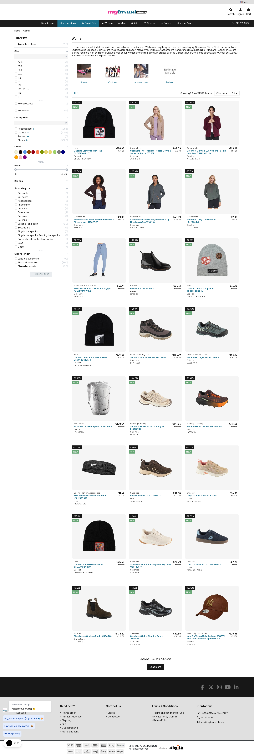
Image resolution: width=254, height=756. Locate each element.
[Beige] (16, 152)
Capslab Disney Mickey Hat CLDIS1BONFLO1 (88, 152)
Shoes (84, 82)
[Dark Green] (42, 152)
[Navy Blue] (63, 152)
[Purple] (25, 157)
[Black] (20, 152)
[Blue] (25, 152)
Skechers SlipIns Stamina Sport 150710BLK (146, 637)
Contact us (114, 716)
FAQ (64, 724)
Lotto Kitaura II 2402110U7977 (145, 495)
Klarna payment (70, 731)
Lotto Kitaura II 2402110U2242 (202, 495)
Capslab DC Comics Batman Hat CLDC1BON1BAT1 (90, 358)
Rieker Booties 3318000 (142, 288)
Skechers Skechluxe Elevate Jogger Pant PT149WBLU (92, 289)
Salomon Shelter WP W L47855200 (148, 357)
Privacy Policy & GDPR (165, 716)
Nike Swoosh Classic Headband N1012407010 (90, 496)
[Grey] (59, 152)
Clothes (112, 82)
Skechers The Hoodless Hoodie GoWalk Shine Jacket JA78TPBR (150, 152)
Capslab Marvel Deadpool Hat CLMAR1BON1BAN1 (89, 565)
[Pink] (20, 157)
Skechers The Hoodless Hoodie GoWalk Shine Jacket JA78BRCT (94, 220)
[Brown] (29, 152)
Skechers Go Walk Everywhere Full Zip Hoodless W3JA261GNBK (149, 220)
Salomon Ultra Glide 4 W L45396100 (205, 426)
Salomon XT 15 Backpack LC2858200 (93, 426)
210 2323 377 (207, 717)
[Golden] (46, 152)
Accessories (141, 82)
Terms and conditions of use (168, 712)
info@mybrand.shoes (212, 722)
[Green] (54, 152)
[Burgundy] (33, 152)
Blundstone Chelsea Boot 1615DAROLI (93, 636)
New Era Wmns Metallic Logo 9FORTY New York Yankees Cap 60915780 (206, 637)
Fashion (170, 82)
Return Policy (160, 720)
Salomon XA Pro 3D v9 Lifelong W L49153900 (147, 427)
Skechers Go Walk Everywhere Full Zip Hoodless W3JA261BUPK (206, 152)
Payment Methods (72, 716)
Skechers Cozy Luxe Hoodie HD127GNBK (201, 220)
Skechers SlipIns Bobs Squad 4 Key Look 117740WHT (150, 565)
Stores (111, 712)
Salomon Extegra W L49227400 (203, 357)
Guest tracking (70, 727)
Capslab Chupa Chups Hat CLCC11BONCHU (200, 289)
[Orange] (16, 157)
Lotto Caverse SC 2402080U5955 (204, 564)
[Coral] (37, 152)
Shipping (66, 720)
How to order (69, 712)
